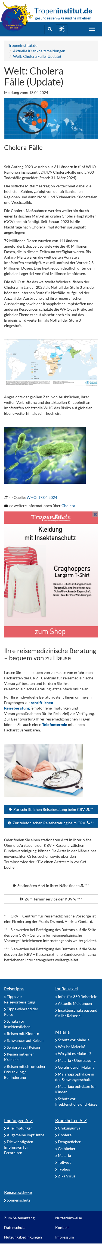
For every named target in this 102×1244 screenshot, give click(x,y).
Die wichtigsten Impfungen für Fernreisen (18, 1147)
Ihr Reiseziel (66, 988)
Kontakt (62, 1227)
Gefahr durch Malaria (75, 1067)
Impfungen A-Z (18, 1120)
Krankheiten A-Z (71, 1120)
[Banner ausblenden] (95, 514)
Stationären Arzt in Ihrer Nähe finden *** (53, 885)
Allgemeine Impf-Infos (25, 1135)
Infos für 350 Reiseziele (77, 996)
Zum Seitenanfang (19, 1218)
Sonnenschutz (18, 1200)
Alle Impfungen (19, 1128)
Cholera (68, 505)
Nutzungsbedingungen (23, 1237)
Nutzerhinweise (68, 1218)
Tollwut (64, 1162)
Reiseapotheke (18, 1192)
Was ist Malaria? (71, 1046)
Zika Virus (66, 1176)
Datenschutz (14, 1227)
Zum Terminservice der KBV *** (53, 899)
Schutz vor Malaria (73, 1039)
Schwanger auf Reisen (25, 1040)
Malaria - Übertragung (76, 1060)
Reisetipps (14, 988)
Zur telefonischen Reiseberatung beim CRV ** (53, 822)
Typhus (63, 1169)
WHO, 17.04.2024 (42, 497)
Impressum (64, 1237)
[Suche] (49, 29)
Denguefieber (69, 1141)
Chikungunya (68, 1128)
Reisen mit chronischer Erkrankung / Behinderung (25, 1072)
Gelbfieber (66, 1148)
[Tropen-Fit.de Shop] (61, 29)
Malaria (62, 1031)
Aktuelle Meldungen (74, 1003)
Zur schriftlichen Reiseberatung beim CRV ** (53, 809)
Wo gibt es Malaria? (74, 1053)
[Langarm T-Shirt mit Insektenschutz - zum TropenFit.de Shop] (51, 574)
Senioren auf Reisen (23, 1047)
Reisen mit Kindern (22, 1033)
